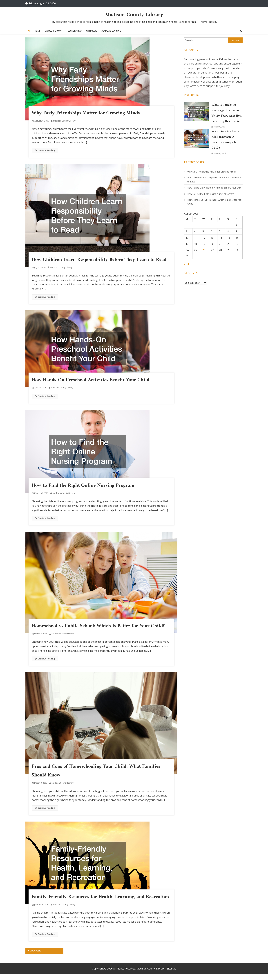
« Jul (186, 264)
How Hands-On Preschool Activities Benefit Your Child (90, 380)
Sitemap (171, 968)
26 (203, 250)
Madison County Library (134, 15)
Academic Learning (111, 30)
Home (37, 30)
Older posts (35, 950)
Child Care (91, 30)
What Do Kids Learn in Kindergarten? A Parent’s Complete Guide (227, 140)
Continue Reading (46, 150)
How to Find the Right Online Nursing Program (83, 485)
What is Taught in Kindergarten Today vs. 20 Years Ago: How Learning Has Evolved (227, 113)
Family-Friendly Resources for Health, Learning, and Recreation (100, 897)
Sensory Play (75, 30)
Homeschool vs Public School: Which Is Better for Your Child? (98, 626)
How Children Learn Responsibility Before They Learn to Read (99, 259)
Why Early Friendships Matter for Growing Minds (86, 113)
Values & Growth (54, 30)
